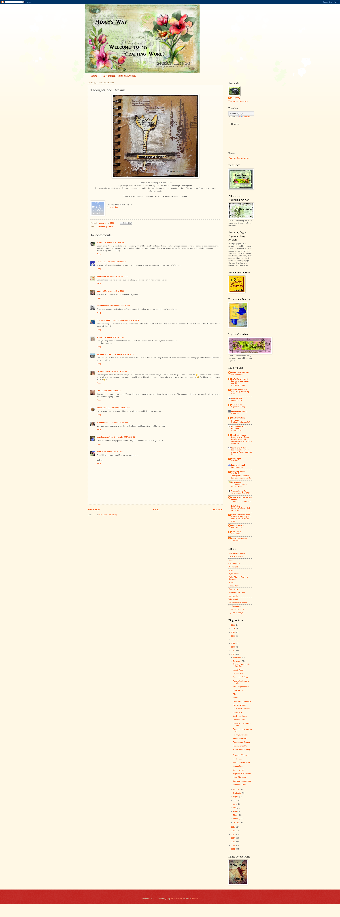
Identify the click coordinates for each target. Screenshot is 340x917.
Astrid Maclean (103, 306)
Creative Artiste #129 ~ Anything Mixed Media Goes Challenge (241, 441)
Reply (99, 254)
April (235, 811)
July (235, 800)
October (236, 789)
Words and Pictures (239, 448)
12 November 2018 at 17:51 (111, 391)
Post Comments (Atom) (107, 515)
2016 (233, 831)
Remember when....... (241, 785)
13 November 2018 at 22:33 (124, 437)
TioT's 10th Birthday (236, 609)
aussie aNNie (102, 408)
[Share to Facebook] (128, 223)
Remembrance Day (240, 746)
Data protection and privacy (239, 158)
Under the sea (238, 690)
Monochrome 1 (236, 430)
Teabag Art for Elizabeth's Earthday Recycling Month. (241, 477)
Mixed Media (233, 589)
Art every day (112, 207)
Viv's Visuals (236, 405)
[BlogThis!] (123, 223)
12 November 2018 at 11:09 (113, 337)
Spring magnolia (237, 467)
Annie (99, 337)
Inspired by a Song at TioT (240, 422)
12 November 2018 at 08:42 (120, 306)
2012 (233, 845)
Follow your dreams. (240, 735)
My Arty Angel (238, 670)
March (236, 815)
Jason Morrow (176, 899)
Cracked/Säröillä (237, 374)
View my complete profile (238, 101)
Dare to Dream (238, 770)
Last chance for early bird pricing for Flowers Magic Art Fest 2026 (241, 452)
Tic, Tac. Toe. (238, 674)
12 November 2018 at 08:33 (117, 276)
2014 (233, 838)
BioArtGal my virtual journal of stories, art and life (239, 381)
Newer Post (94, 509)
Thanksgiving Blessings (242, 701)
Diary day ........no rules (242, 781)
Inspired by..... (236, 413)
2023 (233, 636)
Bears (230, 560)
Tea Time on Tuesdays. (242, 709)
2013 (233, 842)
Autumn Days (238, 766)
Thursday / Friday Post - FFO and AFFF (239, 485)
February (237, 819)
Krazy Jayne (236, 459)
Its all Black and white (241, 763)
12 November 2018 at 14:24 (123, 354)
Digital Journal (233, 574)
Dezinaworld (233, 567)
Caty (98, 391)
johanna (100, 262)
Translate (246, 117)
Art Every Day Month (104, 227)
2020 (233, 647)
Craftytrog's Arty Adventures (238, 473)
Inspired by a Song (238, 407)
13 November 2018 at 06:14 (120, 423)
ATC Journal (235, 534)
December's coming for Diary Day (241, 665)
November (237, 661)
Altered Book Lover (239, 390)
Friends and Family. (240, 738)
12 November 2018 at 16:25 (121, 371)
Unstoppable (237, 712)
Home (94, 75)
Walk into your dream (241, 687)
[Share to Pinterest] (131, 223)
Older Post (217, 509)
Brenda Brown (103, 423)
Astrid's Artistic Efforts (240, 515)
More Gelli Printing (238, 385)
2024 (233, 632)
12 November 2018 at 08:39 (113, 291)
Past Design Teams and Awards (119, 75)
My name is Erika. (104, 354)
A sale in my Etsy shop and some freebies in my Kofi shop (240, 519)
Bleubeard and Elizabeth (107, 320)
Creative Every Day (239, 491)
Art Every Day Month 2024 (240, 493)
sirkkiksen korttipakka (240, 372)
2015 (233, 834)
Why (234, 694)
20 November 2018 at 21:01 (112, 452)
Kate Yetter (235, 506)
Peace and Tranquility (241, 755)
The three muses (234, 606)
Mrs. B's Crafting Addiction (238, 419)
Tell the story (238, 759)
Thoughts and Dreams (241, 742)
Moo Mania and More (236, 593)
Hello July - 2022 (237, 527)
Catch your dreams (240, 716)
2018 (233, 654)
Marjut (99, 291)
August (236, 797)
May (235, 808)
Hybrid (230, 582)
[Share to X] (126, 223)
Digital (230, 570)
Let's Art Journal (103, 371)
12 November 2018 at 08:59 (128, 320)
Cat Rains (234, 461)
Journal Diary (233, 586)
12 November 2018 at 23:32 (118, 408)
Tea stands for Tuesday (237, 603)
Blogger (195, 899)
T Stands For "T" (237, 540)
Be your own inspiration (242, 774)
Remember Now (239, 720)
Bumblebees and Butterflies (238, 427)
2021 (233, 643)
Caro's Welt (236, 532)
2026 (233, 625)
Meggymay (235, 98)
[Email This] (121, 223)
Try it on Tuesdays (235, 613)
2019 (233, 651)
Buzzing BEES (236, 400)
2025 (233, 629)
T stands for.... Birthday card (241, 502)
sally (99, 452)
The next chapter (239, 705)
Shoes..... (236, 698)
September (237, 793)
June (235, 804)
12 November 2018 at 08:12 (115, 262)
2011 (233, 849)
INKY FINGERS (237, 525)
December (237, 657)
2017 (233, 827)
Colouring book (234, 564)
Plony (99, 242)
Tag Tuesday (233, 596)
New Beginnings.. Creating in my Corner (240, 436)
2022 (233, 640)
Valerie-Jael (101, 276)
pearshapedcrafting (105, 437)
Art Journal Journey (235, 557)
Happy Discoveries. (240, 777)
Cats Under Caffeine (240, 677)
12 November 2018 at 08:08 (113, 242)
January (236, 822)
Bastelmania (236, 482)
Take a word (233, 599)
